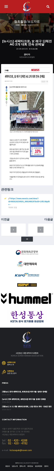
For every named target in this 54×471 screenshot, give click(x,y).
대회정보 (30, 466)
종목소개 (22, 466)
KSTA (16, 463)
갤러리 (46, 466)
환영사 (8, 466)
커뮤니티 (23, 25)
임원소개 (15, 466)
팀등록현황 (38, 466)
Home (18, 25)
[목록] (27, 239)
